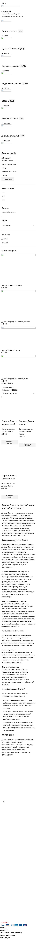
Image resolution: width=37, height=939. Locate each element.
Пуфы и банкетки (7, 893)
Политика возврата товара (11, 914)
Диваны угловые (7, 878)
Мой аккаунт (5, 903)
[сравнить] (3, 417)
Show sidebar (8, 388)
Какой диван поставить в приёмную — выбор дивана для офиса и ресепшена (22, 829)
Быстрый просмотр (3, 446)
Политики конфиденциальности (13, 910)
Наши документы (7, 918)
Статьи (4, 857)
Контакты (4, 868)
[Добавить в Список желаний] (3, 437)
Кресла (21, 434)
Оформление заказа (8, 907)
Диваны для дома (8, 875)
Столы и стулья (7, 897)
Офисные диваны (8, 429)
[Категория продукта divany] (18, 385)
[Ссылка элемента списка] (18, 792)
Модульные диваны (8, 882)
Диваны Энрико (7, 431)
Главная (4, 853)
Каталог (4, 861)
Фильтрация (7, 179)
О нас (3, 864)
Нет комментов (22, 834)
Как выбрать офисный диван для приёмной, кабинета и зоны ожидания (21, 842)
